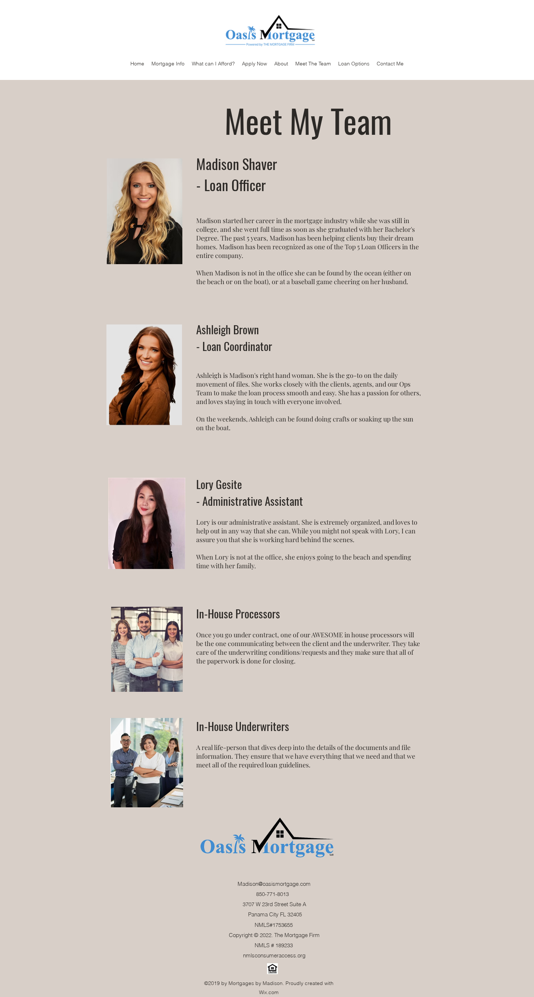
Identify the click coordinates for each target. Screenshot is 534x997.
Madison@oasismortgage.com (274, 883)
